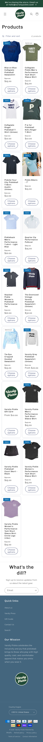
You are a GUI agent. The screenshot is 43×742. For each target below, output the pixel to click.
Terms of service (14, 736)
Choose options (11, 90)
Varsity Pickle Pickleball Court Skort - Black (11, 470)
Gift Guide (9, 619)
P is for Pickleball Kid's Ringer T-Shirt (31, 128)
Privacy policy (31, 733)
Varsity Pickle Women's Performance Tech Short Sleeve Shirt (31, 471)
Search (8, 630)
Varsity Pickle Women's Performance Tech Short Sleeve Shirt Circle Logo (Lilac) (11, 531)
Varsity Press (10, 613)
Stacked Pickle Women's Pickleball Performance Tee (10, 300)
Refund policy (19, 733)
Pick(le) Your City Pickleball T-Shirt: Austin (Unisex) (11, 184)
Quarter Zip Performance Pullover (31, 239)
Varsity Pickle (20, 730)
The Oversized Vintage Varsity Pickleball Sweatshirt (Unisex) (32, 300)
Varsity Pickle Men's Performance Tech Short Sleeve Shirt (31, 414)
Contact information (30, 736)
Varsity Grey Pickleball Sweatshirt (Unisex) (31, 357)
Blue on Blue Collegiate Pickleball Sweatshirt (10, 71)
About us (8, 608)
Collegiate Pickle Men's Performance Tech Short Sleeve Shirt (31, 72)
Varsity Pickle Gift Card (11, 410)
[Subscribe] (35, 590)
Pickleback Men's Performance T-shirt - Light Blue (11, 242)
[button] (5, 14)
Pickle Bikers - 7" (31, 181)
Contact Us (9, 625)
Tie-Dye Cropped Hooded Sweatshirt (9, 357)
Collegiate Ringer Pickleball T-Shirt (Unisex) (11, 128)
